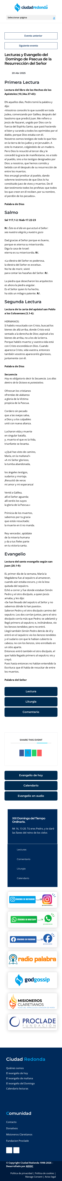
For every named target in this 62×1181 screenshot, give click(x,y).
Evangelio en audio (31, 796)
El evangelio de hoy (17, 1073)
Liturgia (31, 701)
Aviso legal (50, 1176)
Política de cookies (44, 1173)
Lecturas (21, 849)
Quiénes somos (15, 1068)
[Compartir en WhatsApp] (34, 753)
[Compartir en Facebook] (21, 753)
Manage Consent (33, 1176)
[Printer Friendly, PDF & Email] (48, 725)
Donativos (12, 1128)
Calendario (31, 785)
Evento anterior (33, 35)
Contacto (11, 1122)
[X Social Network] (28, 753)
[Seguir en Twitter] (16, 1150)
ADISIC (29, 1166)
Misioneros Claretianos (19, 1134)
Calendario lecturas (17, 1088)
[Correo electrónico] (39, 753)
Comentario (31, 712)
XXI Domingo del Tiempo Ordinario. (28, 820)
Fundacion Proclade (17, 1140)
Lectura (31, 691)
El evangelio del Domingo (20, 1083)
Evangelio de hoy (31, 775)
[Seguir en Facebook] (9, 1150)
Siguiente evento (28, 45)
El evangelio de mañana (19, 1078)
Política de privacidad (21, 1173)
